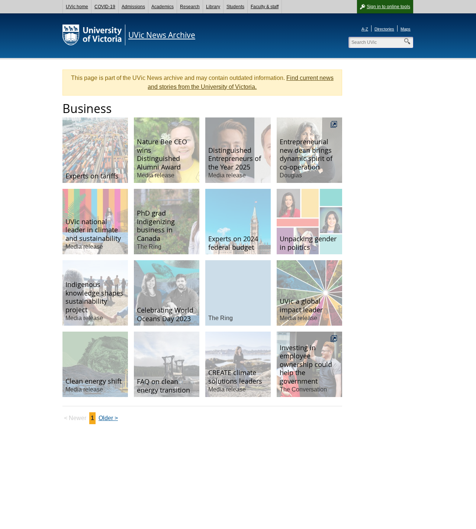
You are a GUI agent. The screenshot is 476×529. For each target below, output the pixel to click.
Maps (406, 29)
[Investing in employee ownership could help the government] (309, 364)
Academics (162, 6)
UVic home (77, 6)
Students (235, 6)
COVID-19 (104, 6)
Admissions (133, 6)
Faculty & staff (265, 6)
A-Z (364, 29)
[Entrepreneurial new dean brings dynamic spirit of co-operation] (309, 150)
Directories (384, 29)
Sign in (388, 6)
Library (213, 6)
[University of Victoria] (92, 35)
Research (190, 6)
